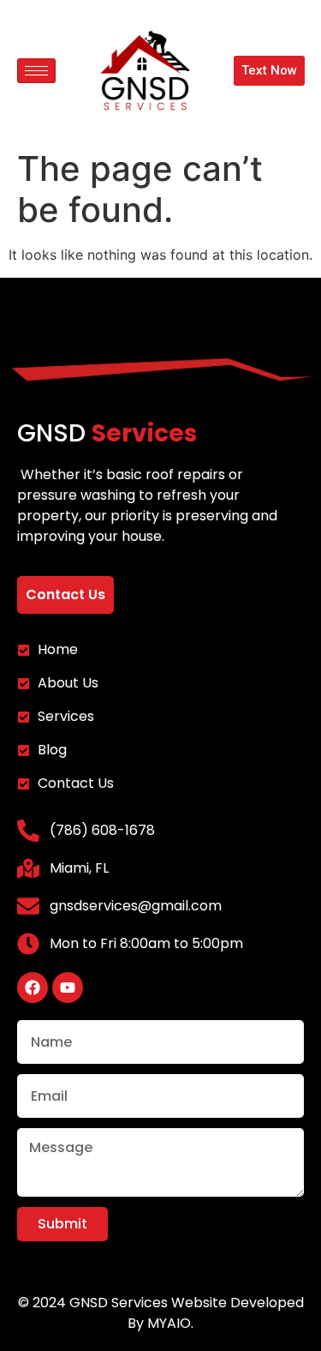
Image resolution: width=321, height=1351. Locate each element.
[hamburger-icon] (36, 70)
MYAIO (169, 1323)
